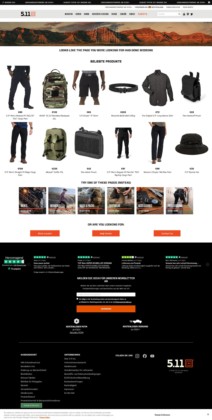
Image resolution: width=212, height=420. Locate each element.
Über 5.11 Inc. (70, 359)
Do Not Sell (69, 393)
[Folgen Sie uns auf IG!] (137, 356)
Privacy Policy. (45, 417)
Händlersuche (27, 393)
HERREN (78, 14)
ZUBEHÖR (123, 14)
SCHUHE (114, 14)
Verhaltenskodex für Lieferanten (78, 370)
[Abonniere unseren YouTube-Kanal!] (152, 356)
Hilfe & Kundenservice (30, 362)
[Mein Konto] (184, 14)
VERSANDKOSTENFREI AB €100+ (29, 2)
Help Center (106, 233)
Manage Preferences (31, 405)
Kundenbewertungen (73, 381)
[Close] (208, 414)
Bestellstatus (26, 374)
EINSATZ (132, 14)
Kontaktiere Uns (28, 366)
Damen (86, 14)
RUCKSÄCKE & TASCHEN (100, 14)
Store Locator (45, 233)
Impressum (69, 389)
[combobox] (169, 14)
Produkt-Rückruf (28, 397)
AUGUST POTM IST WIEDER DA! (67, 2)
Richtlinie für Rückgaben (31, 381)
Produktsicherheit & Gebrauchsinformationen (40, 400)
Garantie (24, 385)
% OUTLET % (142, 14)
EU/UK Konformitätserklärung (77, 378)
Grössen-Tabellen (28, 378)
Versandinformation (29, 389)
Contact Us (167, 233)
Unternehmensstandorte (75, 362)
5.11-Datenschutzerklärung (122, 302)
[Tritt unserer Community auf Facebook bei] (145, 356)
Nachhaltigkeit (70, 385)
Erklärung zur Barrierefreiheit (33, 370)
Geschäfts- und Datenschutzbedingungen (82, 374)
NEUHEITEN (69, 14)
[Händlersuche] (187, 14)
